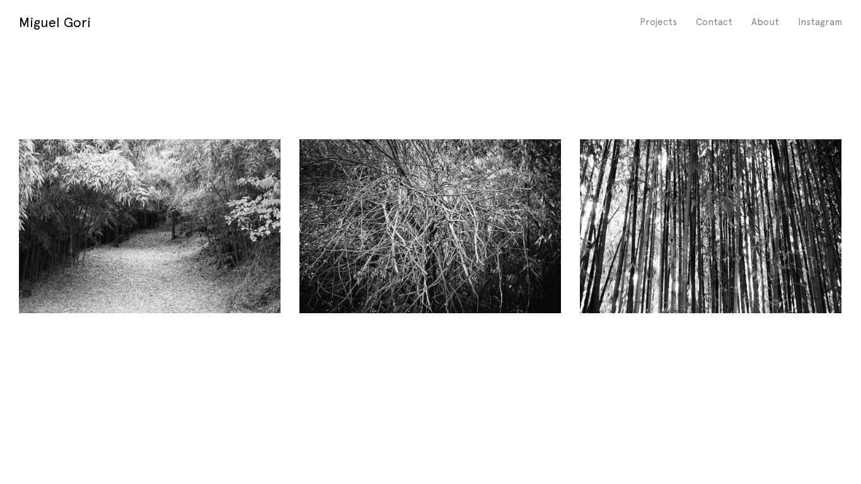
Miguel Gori (55, 22)
